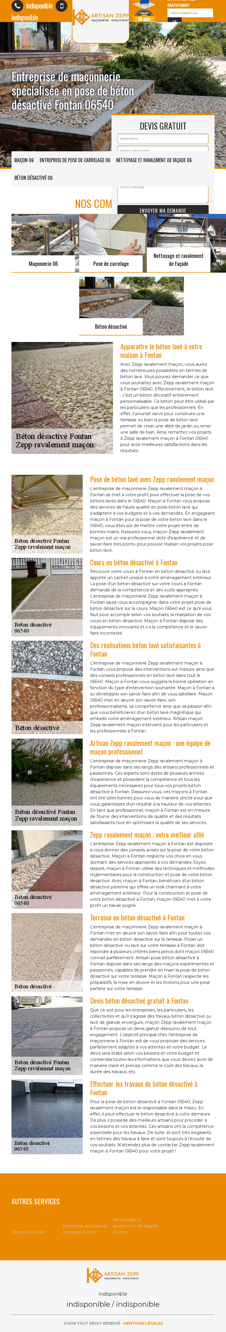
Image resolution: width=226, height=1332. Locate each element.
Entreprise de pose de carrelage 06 (75, 160)
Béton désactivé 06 (33, 177)
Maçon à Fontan (28, 1232)
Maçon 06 (24, 160)
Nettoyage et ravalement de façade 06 (154, 160)
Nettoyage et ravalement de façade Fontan (135, 1226)
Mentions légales (143, 1323)
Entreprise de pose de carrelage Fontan (85, 1229)
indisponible (39, 5)
